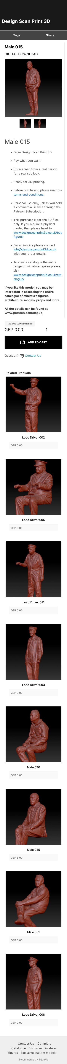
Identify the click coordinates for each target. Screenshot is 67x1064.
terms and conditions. (29, 194)
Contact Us (33, 355)
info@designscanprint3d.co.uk (35, 249)
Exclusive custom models (38, 1053)
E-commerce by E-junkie (33, 1059)
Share (50, 35)
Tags (16, 35)
